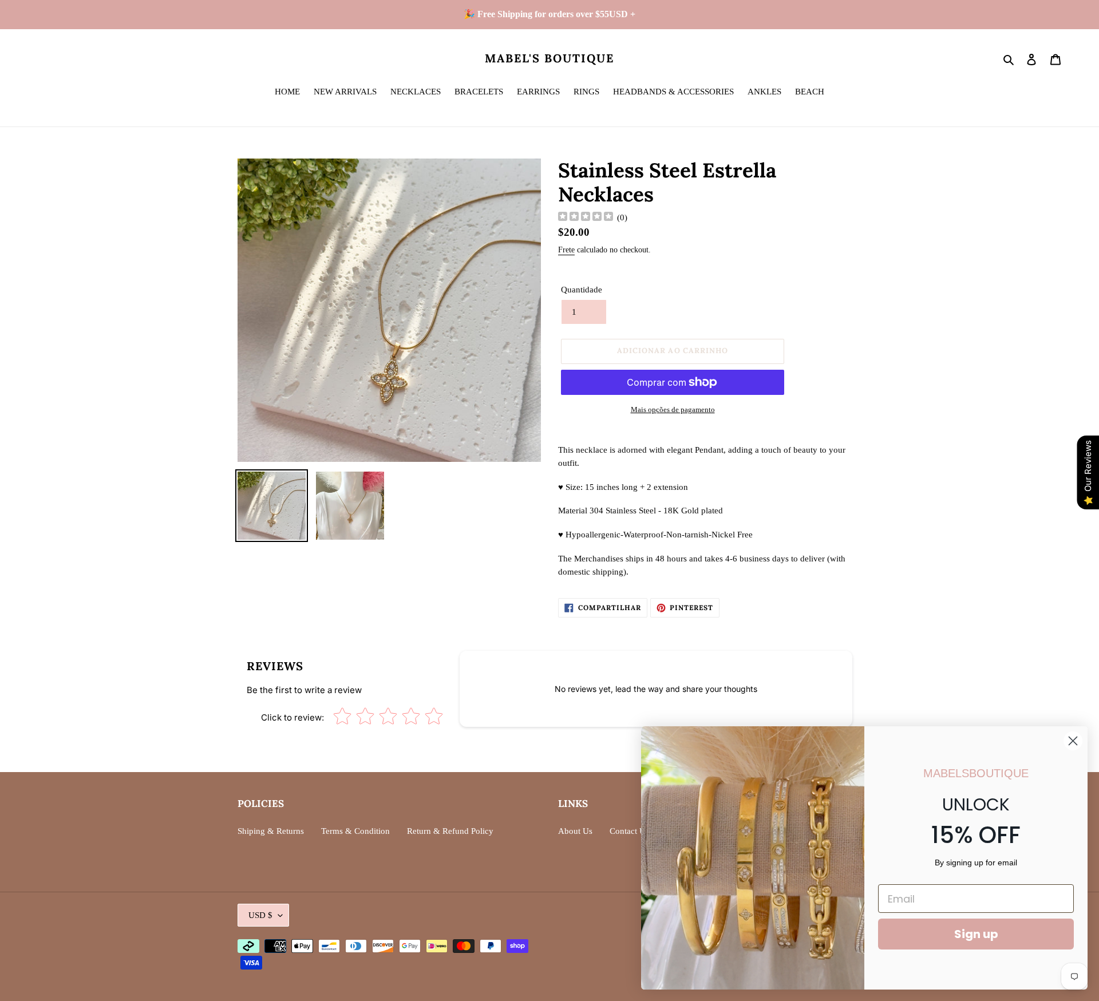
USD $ (260, 915)
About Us (575, 831)
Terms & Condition (355, 831)
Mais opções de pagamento (673, 409)
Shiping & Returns (271, 831)
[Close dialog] (1073, 741)
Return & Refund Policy (450, 831)
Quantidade (581, 289)
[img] (585, 218)
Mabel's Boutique (549, 58)
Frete (566, 250)
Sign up (976, 934)
